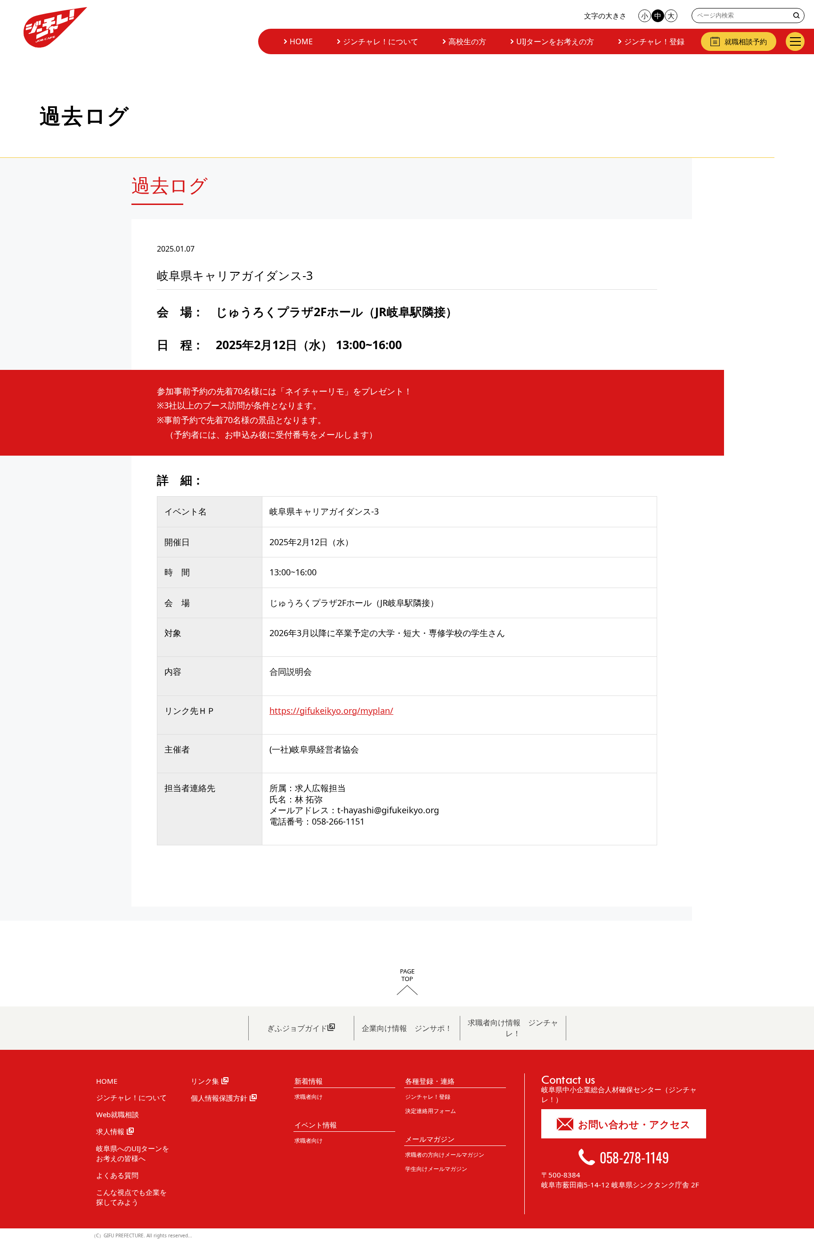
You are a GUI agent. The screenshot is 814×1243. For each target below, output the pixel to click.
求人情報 (110, 1131)
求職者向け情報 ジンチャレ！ (513, 1028)
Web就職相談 (117, 1114)
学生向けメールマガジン (436, 1169)
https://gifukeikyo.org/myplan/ (331, 710)
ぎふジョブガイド (297, 1028)
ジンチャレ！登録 (654, 41)
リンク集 (205, 1081)
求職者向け (308, 1097)
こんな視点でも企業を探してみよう (131, 1197)
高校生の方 (467, 41)
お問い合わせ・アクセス (634, 1124)
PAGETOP (407, 975)
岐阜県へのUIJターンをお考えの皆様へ (132, 1153)
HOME (301, 41)
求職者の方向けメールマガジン (444, 1155)
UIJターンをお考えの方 (555, 41)
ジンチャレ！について (380, 41)
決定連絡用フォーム (430, 1111)
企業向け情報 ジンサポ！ (407, 1028)
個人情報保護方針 (219, 1098)
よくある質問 (117, 1175)
